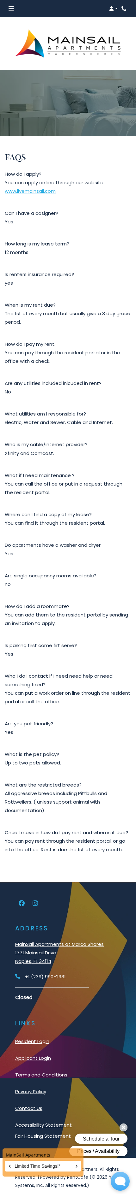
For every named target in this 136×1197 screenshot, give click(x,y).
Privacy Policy (30, 1091)
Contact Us (28, 1108)
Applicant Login (33, 1057)
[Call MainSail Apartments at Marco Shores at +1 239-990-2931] (124, 9)
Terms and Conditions (41, 1074)
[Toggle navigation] (11, 9)
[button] (113, 9)
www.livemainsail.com (30, 191)
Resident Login (32, 1041)
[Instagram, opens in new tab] (35, 903)
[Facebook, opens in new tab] (21, 903)
